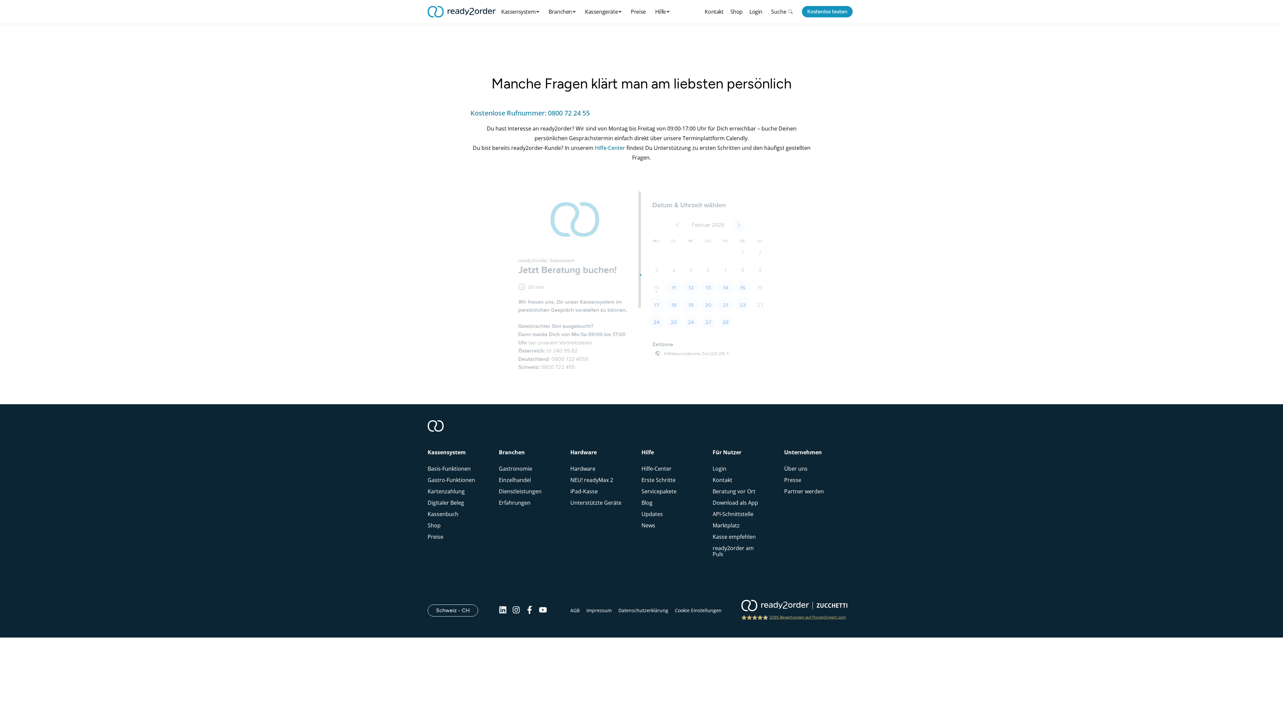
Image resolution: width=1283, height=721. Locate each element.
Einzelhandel (515, 480)
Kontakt (714, 11)
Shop (736, 11)
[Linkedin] (503, 610)
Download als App (735, 502)
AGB (575, 610)
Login (755, 11)
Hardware (582, 468)
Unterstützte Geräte (595, 502)
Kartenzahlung (446, 491)
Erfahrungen (515, 502)
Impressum (599, 610)
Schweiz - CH (457, 610)
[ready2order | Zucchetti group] (794, 606)
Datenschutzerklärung (643, 610)
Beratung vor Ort (734, 491)
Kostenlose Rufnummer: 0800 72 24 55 (530, 112)
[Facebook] (530, 610)
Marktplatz (726, 525)
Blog (647, 502)
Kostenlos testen (827, 11)
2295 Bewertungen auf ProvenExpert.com (807, 617)
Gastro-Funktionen (451, 480)
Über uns (796, 468)
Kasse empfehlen (734, 536)
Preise (638, 11)
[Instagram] (516, 610)
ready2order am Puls (733, 551)
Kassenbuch (443, 514)
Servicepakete (659, 491)
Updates (652, 514)
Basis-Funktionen (449, 468)
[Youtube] (543, 610)
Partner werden (804, 491)
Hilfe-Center (610, 148)
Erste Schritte (659, 480)
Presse (792, 480)
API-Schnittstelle (733, 514)
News (648, 525)
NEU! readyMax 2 (591, 480)
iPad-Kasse (584, 491)
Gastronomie (515, 468)
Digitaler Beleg (446, 502)
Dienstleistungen (520, 491)
